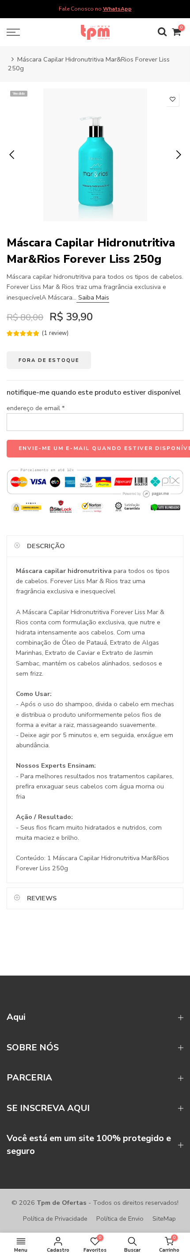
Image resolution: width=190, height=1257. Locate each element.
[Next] (177, 155)
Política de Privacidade (55, 1218)
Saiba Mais (92, 296)
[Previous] (12, 155)
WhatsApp (117, 8)
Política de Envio (120, 1218)
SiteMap (164, 1218)
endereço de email (36, 407)
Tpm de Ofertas (62, 1202)
